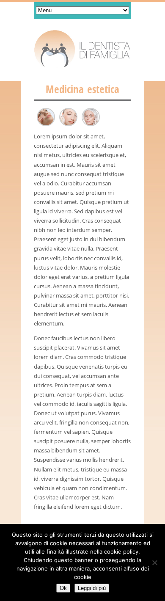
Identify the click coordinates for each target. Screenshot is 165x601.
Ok (63, 588)
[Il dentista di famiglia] (82, 49)
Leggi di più (92, 588)
